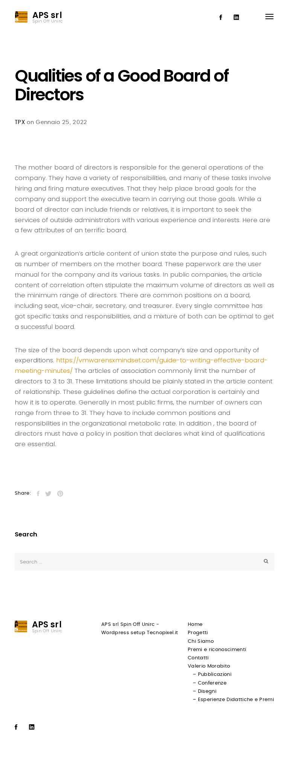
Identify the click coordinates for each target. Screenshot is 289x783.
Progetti (198, 632)
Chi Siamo (201, 641)
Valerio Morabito (209, 666)
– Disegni (204, 691)
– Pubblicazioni (212, 674)
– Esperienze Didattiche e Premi (233, 699)
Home (195, 624)
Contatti (198, 658)
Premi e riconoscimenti (217, 649)
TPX (20, 122)
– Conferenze (210, 683)
